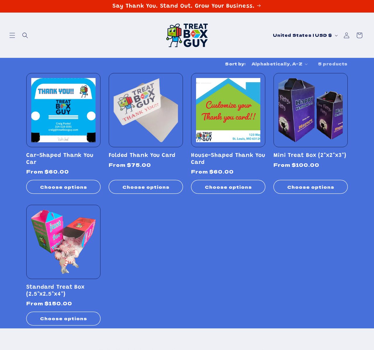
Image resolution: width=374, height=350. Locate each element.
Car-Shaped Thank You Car (60, 159)
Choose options (63, 187)
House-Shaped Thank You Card (228, 159)
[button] (12, 35)
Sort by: (235, 64)
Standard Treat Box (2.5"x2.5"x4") (55, 291)
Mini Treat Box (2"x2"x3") (309, 155)
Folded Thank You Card (142, 155)
